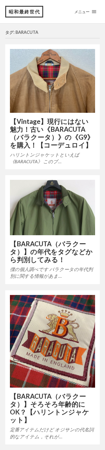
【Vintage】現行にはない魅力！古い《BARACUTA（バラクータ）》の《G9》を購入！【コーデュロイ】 (52, 133)
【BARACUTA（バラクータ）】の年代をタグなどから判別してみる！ (51, 251)
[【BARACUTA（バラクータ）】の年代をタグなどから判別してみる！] (52, 207)
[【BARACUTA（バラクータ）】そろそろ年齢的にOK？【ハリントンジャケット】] (52, 341)
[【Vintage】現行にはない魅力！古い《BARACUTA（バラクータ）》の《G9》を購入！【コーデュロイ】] (52, 81)
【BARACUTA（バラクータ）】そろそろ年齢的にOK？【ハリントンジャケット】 (49, 408)
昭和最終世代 (24, 11)
